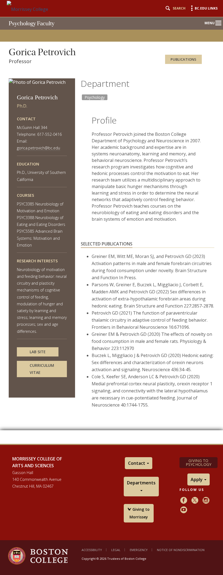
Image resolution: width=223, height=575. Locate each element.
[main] (111, 237)
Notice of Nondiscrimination (181, 550)
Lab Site (38, 351)
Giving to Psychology (199, 462)
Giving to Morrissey (139, 513)
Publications (183, 59)
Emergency (139, 550)
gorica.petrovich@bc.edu (38, 147)
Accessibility (92, 550)
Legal (115, 550)
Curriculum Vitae (42, 369)
